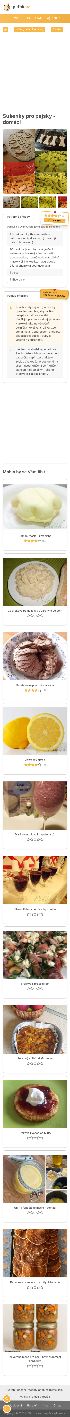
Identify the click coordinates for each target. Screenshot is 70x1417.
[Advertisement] (35, 72)
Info (45, 1405)
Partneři (32, 1405)
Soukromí (15, 1405)
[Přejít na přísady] (7, 1399)
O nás (57, 1405)
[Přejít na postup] (7, 1409)
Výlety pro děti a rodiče (35, 1396)
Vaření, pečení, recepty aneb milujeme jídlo (35, 1390)
